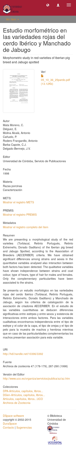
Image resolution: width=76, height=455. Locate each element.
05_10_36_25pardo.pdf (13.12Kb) (55, 82)
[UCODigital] (55, 440)
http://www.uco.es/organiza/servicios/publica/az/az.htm (36, 378)
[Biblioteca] (53, 430)
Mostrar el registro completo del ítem (25, 227)
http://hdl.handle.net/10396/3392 (23, 354)
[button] (47, 5)
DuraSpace (10, 423)
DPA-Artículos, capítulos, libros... (23, 391)
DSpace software (13, 416)
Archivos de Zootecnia (16, 403)
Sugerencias (24, 427)
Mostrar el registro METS (18, 202)
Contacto (8, 427)
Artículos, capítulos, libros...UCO (23, 399)
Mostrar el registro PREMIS (20, 214)
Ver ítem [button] (11, 19)
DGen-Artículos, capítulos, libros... (24, 395)
